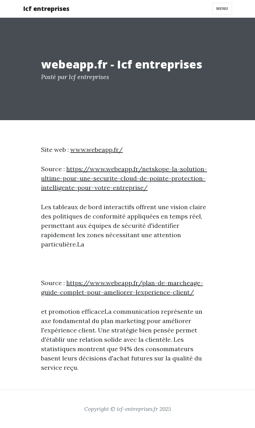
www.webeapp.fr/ (96, 149)
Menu (222, 8)
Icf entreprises (46, 8)
